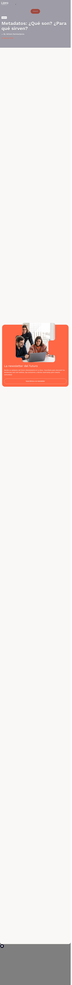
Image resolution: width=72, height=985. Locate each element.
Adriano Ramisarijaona (15, 34)
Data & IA (4, 17)
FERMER (2, 946)
